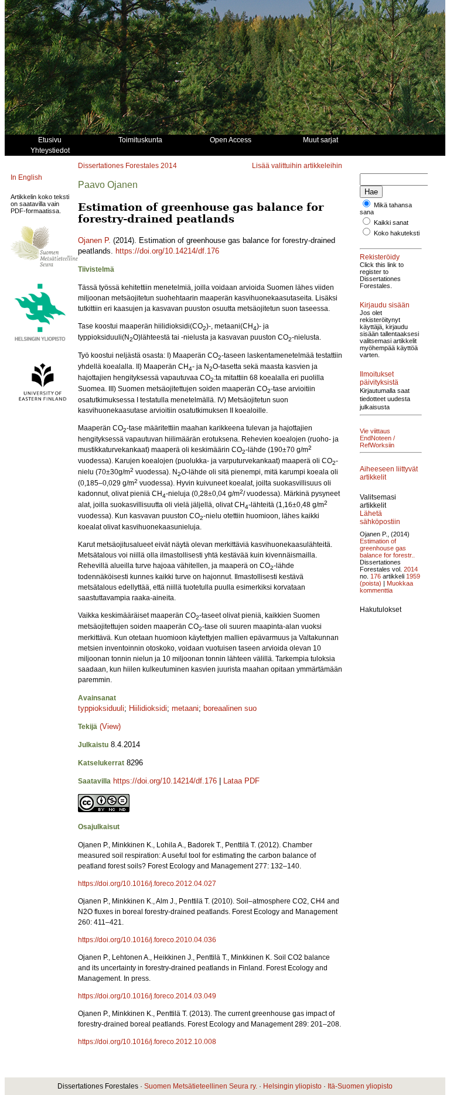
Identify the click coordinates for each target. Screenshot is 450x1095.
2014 (169, 166)
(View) (110, 726)
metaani (185, 708)
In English (26, 177)
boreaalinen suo (230, 708)
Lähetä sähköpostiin (380, 517)
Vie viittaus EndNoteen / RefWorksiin (377, 438)
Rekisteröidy (380, 257)
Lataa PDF (241, 780)
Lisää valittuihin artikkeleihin (297, 166)
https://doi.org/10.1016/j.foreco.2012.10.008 (147, 1042)
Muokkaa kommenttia (386, 587)
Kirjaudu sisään (385, 305)
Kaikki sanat (391, 222)
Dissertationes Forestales (118, 166)
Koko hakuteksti (397, 233)
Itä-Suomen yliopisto (360, 1086)
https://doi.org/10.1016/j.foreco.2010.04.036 (147, 940)
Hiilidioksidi (148, 708)
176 (375, 576)
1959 (413, 576)
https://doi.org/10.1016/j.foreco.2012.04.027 (147, 884)
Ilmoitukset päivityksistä (379, 378)
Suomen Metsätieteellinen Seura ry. (200, 1086)
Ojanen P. (94, 240)
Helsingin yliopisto (292, 1086)
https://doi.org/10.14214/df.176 (167, 251)
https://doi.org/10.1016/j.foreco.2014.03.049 (147, 996)
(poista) (370, 583)
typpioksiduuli (101, 708)
